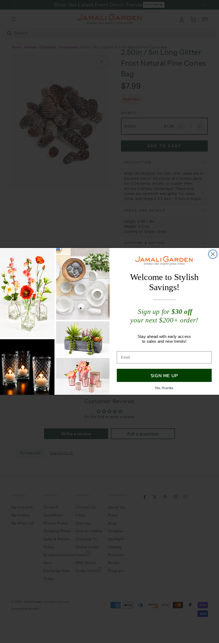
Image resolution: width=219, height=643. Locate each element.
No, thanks (164, 388)
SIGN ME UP (164, 375)
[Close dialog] (213, 254)
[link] (164, 260)
